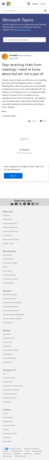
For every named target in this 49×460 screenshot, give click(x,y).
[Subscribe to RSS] (33, 203)
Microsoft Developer (9, 378)
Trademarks (17, 453)
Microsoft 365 (7, 346)
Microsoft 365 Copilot (9, 358)
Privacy (27, 451)
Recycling (37, 453)
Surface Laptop (7, 219)
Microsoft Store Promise (10, 279)
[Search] (28, 3)
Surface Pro (6, 215)
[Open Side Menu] (3, 4)
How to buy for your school (11, 310)
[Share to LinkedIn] (12, 203)
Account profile (7, 255)
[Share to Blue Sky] (28, 203)
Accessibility (7, 437)
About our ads (7, 456)
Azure (5, 374)
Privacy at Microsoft (9, 425)
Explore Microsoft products (11, 239)
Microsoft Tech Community (11, 390)
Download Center (8, 259)
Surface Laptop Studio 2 (10, 223)
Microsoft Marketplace (10, 394)
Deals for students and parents (12, 318)
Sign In (43, 4)
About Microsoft (8, 417)
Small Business (7, 362)
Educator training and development (13, 314)
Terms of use (7, 453)
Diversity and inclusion (10, 433)
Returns (5, 267)
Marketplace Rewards (9, 398)
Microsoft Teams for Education (12, 302)
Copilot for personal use (10, 231)
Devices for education (9, 298)
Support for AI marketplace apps (13, 386)
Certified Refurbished (9, 275)
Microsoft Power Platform (10, 350)
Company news (7, 421)
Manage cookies (37, 451)
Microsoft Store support (10, 263)
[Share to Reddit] (24, 203)
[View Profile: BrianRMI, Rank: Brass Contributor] (5, 57)
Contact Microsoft (16, 451)
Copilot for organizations (10, 227)
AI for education (8, 323)
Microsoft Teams (10, 11)
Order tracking (7, 271)
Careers (5, 413)
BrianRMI (13, 55)
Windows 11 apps (8, 243)
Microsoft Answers (22, 29)
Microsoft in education (10, 294)
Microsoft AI (6, 334)
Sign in (13, 175)
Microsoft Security (8, 338)
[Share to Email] (37, 203)
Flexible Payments (8, 283)
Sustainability (7, 441)
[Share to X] (20, 203)
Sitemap (5, 451)
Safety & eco (28, 453)
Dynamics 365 (7, 342)
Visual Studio (7, 402)
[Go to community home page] (9, 4)
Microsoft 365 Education (10, 306)
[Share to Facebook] (16, 203)
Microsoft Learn (8, 382)
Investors (6, 429)
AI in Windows (7, 235)
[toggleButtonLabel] (45, 10)
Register (35, 4)
